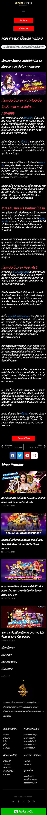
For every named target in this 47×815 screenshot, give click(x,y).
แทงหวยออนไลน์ (9, 662)
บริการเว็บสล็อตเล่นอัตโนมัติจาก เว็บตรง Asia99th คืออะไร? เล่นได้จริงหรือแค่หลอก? (22, 544)
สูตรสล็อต (28, 770)
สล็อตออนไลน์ (9, 755)
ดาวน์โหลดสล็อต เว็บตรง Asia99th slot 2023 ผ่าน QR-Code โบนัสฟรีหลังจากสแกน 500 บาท (22, 590)
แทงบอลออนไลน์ (31, 729)
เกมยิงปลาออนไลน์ (32, 755)
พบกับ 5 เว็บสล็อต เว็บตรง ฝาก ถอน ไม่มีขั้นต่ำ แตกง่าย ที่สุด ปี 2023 (22, 635)
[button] (23, 10)
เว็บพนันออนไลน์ (20, 272)
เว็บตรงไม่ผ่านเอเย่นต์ (18, 316)
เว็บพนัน (24, 142)
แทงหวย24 (6, 655)
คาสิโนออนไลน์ (10, 729)
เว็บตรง (24, 414)
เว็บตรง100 (6, 669)
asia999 (28, 118)
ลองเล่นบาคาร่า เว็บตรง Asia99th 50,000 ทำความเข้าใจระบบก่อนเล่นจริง (23, 500)
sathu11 (5, 676)
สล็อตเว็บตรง (7, 648)
